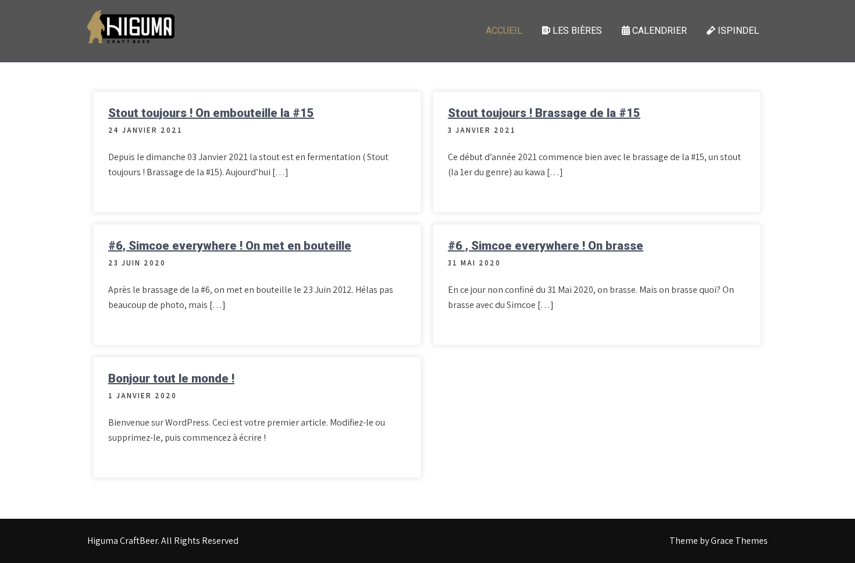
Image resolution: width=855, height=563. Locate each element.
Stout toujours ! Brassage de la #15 (544, 113)
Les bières (576, 30)
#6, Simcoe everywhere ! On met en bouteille (229, 246)
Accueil (504, 30)
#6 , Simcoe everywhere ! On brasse (545, 246)
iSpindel (737, 30)
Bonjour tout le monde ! (171, 378)
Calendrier (658, 30)
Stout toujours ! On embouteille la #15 (211, 113)
